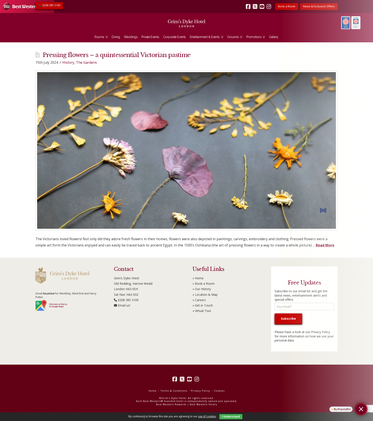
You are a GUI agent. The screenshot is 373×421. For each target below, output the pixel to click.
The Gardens (86, 62)
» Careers (199, 300)
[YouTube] (262, 3)
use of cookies (207, 416)
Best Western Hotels (203, 404)
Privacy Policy (200, 390)
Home (152, 390)
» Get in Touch (203, 305)
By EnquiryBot (342, 409)
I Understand (231, 416)
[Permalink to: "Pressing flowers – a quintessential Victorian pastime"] (186, 150)
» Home (198, 278)
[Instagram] (269, 3)
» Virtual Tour (202, 311)
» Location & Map (205, 294)
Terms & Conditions (173, 390)
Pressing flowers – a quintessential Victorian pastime (116, 55)
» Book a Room (204, 283)
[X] (255, 3)
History (68, 62)
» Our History (202, 289)
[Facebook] (248, 3)
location (48, 293)
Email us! (124, 305)
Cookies (219, 390)
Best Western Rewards (171, 404)
